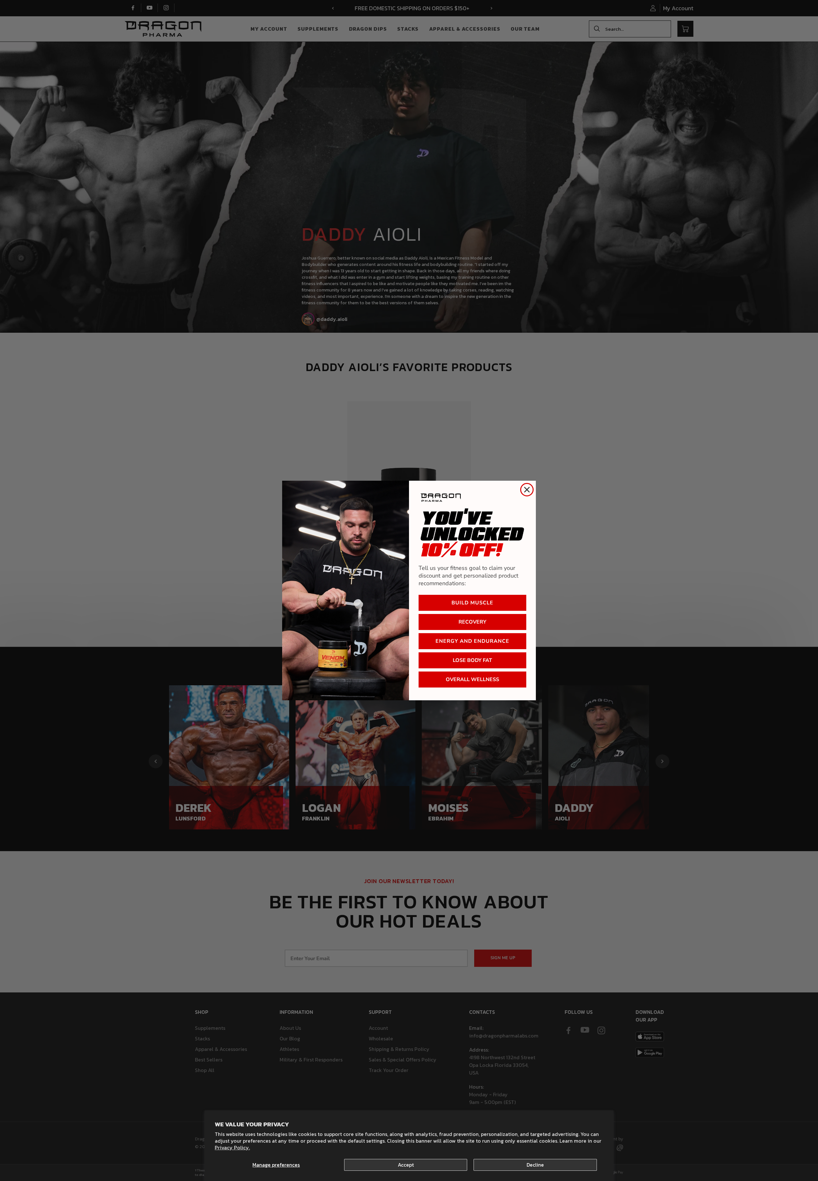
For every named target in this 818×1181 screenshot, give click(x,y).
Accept (406, 1165)
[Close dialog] (527, 489)
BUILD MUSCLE (472, 602)
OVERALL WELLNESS (472, 679)
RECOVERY (472, 621)
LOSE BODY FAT (472, 660)
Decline (535, 1165)
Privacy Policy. (232, 1147)
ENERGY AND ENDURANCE (472, 641)
